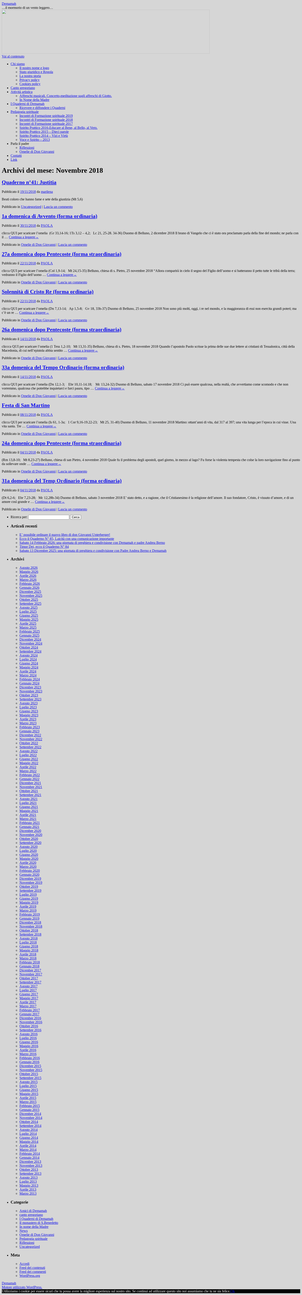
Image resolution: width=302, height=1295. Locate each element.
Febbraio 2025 (29, 631)
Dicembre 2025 (30, 591)
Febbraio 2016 (29, 1058)
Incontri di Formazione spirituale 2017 (46, 124)
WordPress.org (29, 1276)
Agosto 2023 (28, 703)
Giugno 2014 (28, 1138)
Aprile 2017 (27, 1002)
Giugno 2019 (28, 898)
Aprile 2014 (27, 1146)
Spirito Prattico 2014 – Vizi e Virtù (43, 136)
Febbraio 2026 (29, 583)
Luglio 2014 (28, 1134)
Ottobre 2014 (28, 1122)
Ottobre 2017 (28, 978)
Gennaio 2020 (29, 874)
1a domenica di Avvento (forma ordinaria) (49, 216)
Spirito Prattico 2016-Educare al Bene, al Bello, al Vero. (58, 128)
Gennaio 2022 (29, 779)
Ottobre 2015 (28, 1074)
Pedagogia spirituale (25, 112)
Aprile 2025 (27, 623)
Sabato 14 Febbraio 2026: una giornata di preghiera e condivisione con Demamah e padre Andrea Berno (92, 543)
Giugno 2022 (28, 759)
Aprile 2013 (27, 1189)
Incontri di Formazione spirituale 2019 (46, 116)
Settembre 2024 (30, 651)
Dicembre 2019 (30, 878)
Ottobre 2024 (28, 647)
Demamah (9, 4)
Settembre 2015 (30, 1078)
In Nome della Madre (34, 100)
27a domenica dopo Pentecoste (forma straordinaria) (61, 254)
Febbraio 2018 (29, 962)
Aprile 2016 (27, 1050)
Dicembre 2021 (30, 783)
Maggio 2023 (28, 715)
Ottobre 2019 (28, 886)
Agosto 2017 (28, 986)
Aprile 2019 (27, 906)
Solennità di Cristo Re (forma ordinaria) (48, 292)
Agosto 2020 (28, 847)
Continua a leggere (24, 237)
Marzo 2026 (27, 580)
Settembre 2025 (30, 603)
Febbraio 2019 (29, 914)
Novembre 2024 (30, 643)
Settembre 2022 (30, 747)
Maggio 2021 (28, 811)
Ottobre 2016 (28, 1026)
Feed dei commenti (32, 1272)
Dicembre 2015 (30, 1066)
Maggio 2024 (28, 667)
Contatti (16, 155)
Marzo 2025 (27, 627)
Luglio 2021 (28, 803)
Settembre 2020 (30, 843)
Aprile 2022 (27, 767)
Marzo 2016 (27, 1054)
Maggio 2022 (28, 763)
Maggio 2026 (28, 572)
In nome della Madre (33, 1227)
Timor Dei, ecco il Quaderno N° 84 (44, 547)
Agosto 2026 (28, 568)
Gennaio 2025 (29, 635)
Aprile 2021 (27, 815)
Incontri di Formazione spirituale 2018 (46, 120)
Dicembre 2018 (30, 922)
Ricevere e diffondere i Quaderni (42, 108)
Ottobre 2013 (28, 1169)
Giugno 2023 (28, 711)
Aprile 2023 (27, 719)
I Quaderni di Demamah (27, 104)
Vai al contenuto (13, 56)
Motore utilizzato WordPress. (22, 1287)
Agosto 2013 (28, 1177)
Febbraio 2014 (29, 1153)
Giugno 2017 (28, 994)
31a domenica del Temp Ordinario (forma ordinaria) (62, 481)
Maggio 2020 (28, 859)
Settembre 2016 (30, 1030)
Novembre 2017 (30, 974)
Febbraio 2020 (29, 870)
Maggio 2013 (28, 1185)
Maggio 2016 (28, 1046)
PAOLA (47, 225)
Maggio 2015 (28, 1094)
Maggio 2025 (28, 619)
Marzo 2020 (27, 867)
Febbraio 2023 (29, 727)
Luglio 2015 (28, 1086)
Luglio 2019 (28, 894)
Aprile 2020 (27, 863)
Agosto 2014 (28, 1130)
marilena (47, 192)
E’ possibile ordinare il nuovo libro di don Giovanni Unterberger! (64, 535)
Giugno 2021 (28, 807)
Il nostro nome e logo (34, 68)
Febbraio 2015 (29, 1106)
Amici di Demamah (33, 1211)
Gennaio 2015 (29, 1110)
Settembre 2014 (30, 1126)
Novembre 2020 (30, 835)
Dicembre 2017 (30, 970)
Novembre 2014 (30, 1118)
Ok (232, 1291)
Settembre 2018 (30, 934)
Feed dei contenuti (32, 1268)
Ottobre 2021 (28, 791)
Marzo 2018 (27, 958)
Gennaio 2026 (29, 587)
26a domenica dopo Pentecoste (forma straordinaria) (61, 329)
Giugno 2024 (28, 663)
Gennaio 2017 (29, 1014)
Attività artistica (21, 92)
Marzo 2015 (27, 1102)
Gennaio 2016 (29, 1062)
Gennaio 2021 (29, 827)
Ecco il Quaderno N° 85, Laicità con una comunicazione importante (66, 539)
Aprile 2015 (27, 1098)
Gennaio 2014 (29, 1157)
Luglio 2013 (28, 1181)
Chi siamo (18, 64)
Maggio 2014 (28, 1142)
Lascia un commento (58, 207)
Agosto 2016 (28, 1034)
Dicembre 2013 (30, 1161)
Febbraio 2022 (29, 775)
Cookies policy (29, 84)
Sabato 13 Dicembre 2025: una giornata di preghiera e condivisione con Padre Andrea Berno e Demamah (92, 551)
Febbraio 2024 (29, 679)
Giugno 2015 (28, 1090)
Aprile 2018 (27, 954)
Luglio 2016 (28, 1038)
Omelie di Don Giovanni (36, 151)
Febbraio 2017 (29, 1010)
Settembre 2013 (30, 1173)
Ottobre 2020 (28, 839)
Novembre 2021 (30, 787)
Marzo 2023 (27, 723)
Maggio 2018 (28, 950)
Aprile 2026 (27, 576)
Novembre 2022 (30, 739)
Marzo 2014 (27, 1150)
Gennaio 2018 (29, 966)
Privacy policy (29, 80)
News (23, 1231)
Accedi (24, 1264)
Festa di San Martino (26, 405)
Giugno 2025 (28, 615)
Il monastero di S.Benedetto (38, 1223)
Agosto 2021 (28, 799)
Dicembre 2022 (30, 735)
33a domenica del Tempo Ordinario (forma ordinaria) (63, 367)
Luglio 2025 (28, 611)
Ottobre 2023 (28, 695)
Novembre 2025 (30, 595)
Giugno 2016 (28, 1042)
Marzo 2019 (27, 910)
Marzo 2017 (27, 1006)
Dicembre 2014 (30, 1114)
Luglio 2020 (28, 851)
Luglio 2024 (28, 659)
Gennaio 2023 (29, 731)
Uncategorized (31, 207)
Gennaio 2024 (29, 683)
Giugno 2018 (28, 946)
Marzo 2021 (27, 819)
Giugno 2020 (28, 855)
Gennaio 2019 (29, 918)
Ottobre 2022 (28, 743)
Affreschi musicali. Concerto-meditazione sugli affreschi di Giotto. (65, 96)
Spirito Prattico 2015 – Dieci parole (44, 132)
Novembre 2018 (30, 926)
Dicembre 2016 (30, 1018)
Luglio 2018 (28, 942)
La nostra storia (30, 76)
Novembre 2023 (30, 691)
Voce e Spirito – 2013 (34, 140)
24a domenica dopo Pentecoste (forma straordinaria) (61, 443)
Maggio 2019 (28, 902)
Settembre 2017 (30, 982)
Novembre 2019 (30, 882)
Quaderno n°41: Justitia (29, 182)
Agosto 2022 (28, 751)
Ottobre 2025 (28, 599)
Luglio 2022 (28, 755)
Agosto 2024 (28, 655)
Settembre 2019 (30, 890)
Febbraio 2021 (29, 823)
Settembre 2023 (30, 699)
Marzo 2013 (27, 1193)
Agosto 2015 (28, 1082)
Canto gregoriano (23, 88)
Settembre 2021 (30, 795)
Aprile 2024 (27, 671)
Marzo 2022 (27, 771)
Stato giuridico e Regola (36, 72)
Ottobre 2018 (28, 930)
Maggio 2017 (28, 998)
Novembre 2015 (30, 1070)
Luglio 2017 (28, 990)
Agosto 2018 (28, 938)
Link (14, 159)
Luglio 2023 (28, 707)
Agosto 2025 (28, 607)
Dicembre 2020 (30, 831)
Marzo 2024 (27, 675)
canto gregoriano (31, 1215)
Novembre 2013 (30, 1165)
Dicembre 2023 (30, 687)
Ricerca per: (19, 517)
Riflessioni (26, 147)
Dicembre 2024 (30, 639)
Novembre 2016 (30, 1022)
